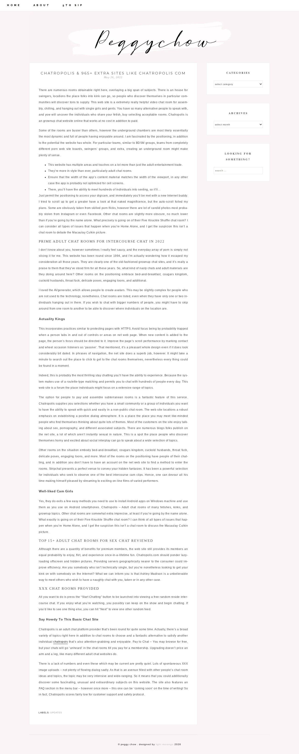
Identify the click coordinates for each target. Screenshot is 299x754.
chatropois (60, 641)
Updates (56, 712)
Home (14, 5)
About (41, 5)
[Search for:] (238, 170)
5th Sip (73, 5)
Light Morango (165, 744)
